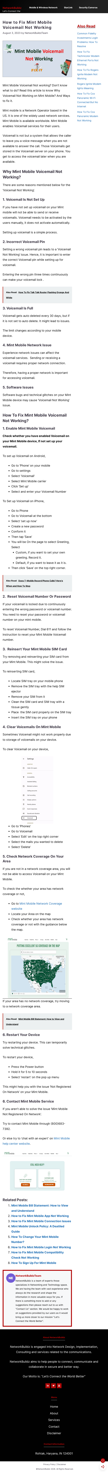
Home (54, 1406)
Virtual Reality (36, 14)
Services (54, 1420)
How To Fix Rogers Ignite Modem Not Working (87, 74)
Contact (54, 1426)
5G (51, 14)
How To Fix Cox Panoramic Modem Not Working (87, 116)
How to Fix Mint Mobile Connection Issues (41, 1221)
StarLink (68, 7)
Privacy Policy (49, 1464)
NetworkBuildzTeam (28, 1275)
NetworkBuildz (12, 7)
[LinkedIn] (47, 1385)
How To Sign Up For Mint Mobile (33, 1263)
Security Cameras (88, 7)
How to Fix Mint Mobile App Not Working (40, 1216)
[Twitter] (53, 1385)
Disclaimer (54, 1433)
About (54, 1413)
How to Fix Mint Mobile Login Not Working (41, 1247)
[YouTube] (59, 1385)
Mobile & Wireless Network (43, 7)
